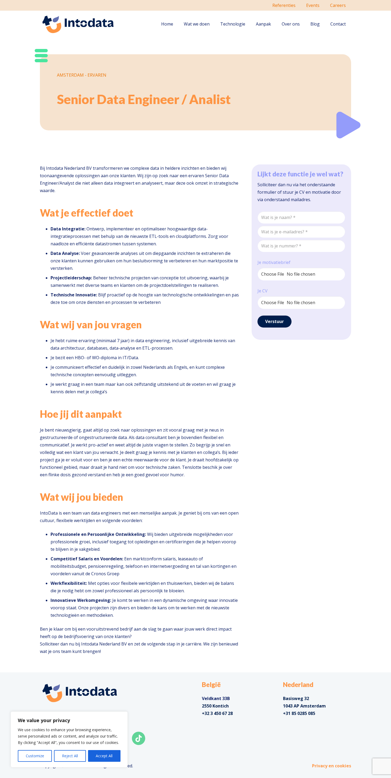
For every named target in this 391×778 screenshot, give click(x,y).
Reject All (70, 755)
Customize (35, 755)
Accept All (104, 755)
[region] (69, 739)
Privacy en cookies (331, 766)
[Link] (78, 24)
